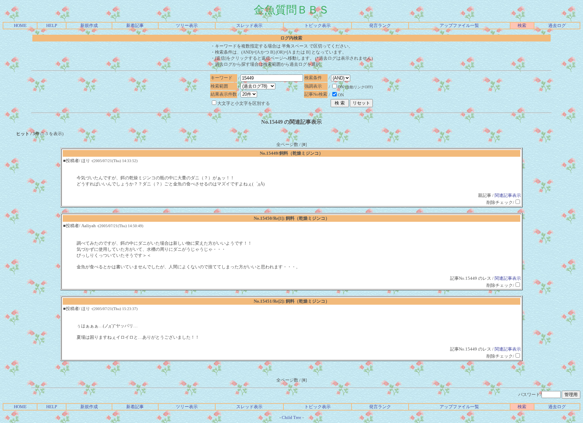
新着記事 (135, 25)
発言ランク (380, 25)
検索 (522, 25)
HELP (51, 25)
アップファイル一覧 (459, 25)
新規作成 (89, 25)
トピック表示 (317, 25)
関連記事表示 (508, 195)
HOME (20, 25)
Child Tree (291, 417)
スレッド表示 (249, 25)
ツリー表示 (187, 25)
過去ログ (557, 25)
